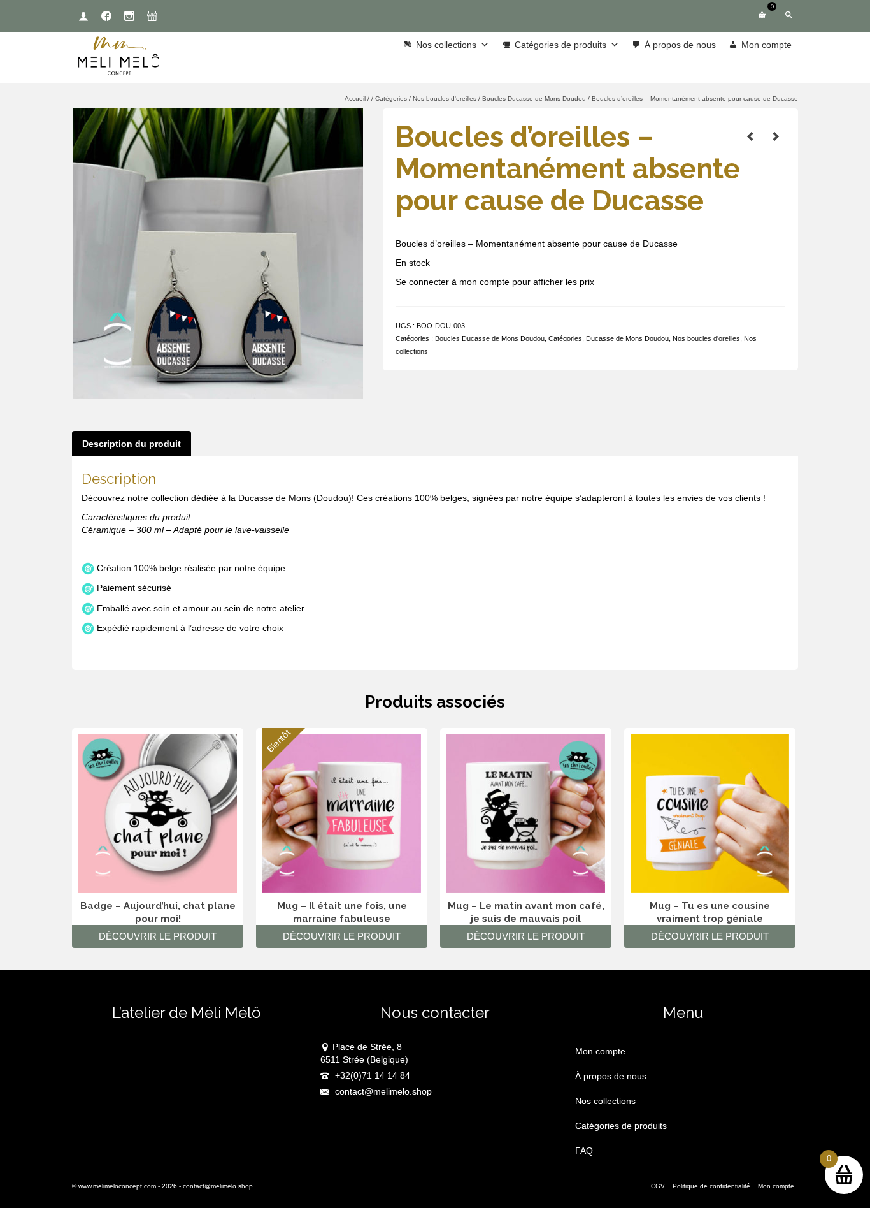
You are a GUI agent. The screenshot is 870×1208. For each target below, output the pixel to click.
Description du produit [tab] (131, 444)
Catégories (565, 338)
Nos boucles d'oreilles (706, 338)
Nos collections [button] (446, 45)
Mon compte (766, 45)
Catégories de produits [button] (560, 45)
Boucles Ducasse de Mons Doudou (490, 338)
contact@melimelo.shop (382, 1091)
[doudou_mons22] (218, 253)
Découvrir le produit (158, 936)
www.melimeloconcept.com (117, 1186)
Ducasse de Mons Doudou (627, 338)
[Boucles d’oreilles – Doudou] (775, 136)
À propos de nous (680, 45)
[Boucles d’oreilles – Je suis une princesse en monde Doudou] (750, 136)
